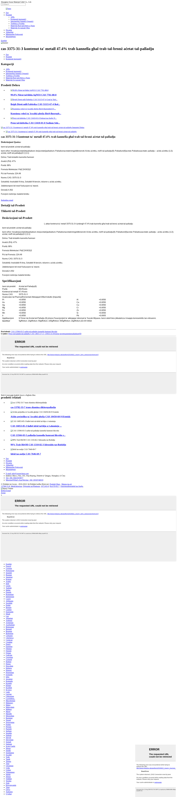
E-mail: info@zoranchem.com (17, 474)
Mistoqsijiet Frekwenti (14, 34)
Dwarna (9, 30)
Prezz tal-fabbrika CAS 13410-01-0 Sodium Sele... (35, 123)
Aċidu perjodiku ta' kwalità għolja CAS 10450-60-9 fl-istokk (40, 416)
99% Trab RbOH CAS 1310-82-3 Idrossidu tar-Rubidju (38, 444)
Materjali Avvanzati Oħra (20, 28)
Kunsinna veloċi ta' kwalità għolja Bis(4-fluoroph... (36, 113)
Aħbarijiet (9, 32)
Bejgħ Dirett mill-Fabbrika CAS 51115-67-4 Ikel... (35, 104)
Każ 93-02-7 (54, 486)
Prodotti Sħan (55, 484)
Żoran (3, 493)
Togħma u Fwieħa (17, 24)
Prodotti (9, 15)
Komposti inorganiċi (18, 19)
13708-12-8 (5, 486)
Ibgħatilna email (7, 200)
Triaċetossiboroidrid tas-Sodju (71, 486)
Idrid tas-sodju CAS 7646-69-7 (26, 454)
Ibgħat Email (6, 491)
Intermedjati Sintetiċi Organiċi (22, 21)
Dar (7, 13)
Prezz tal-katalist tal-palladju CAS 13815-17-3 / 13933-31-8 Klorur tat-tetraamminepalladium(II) (44, 334)
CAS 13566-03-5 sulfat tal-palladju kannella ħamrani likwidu (34, 332)
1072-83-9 (45, 486)
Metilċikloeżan (16, 486)
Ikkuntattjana (11, 37)
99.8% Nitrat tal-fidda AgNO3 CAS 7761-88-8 (33, 95)
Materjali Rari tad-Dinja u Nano (23, 26)
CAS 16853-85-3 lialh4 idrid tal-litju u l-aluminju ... (36, 426)
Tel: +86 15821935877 (14, 478)
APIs (12, 17)
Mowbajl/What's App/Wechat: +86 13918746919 (24, 480)
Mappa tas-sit (67, 484)
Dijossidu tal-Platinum (31, 486)
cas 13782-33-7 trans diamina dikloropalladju (33, 407)
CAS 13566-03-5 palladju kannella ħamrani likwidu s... (38, 435)
